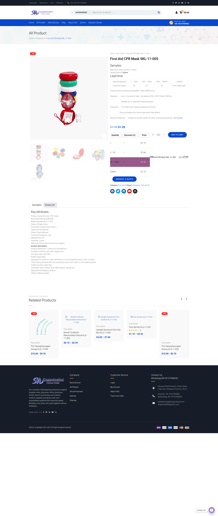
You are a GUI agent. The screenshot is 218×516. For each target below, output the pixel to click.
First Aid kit (120, 53)
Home (31, 23)
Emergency (135, 185)
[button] (181, 299)
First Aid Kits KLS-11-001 (140, 327)
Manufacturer (53, 23)
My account (44, 3)
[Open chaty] (212, 510)
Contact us (123, 102)
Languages (33, 3)
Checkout (59, 3)
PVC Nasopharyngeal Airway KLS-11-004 (40, 347)
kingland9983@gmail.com (168, 404)
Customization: (116, 91)
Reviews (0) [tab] (50, 205)
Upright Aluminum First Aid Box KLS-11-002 (108, 331)
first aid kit (145, 185)
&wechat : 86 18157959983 (169, 394)
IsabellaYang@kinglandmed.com (171, 402)
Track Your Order (117, 396)
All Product (41, 23)
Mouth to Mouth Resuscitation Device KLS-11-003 (75, 335)
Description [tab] (36, 205)
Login (112, 383)
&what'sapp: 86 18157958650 (170, 397)
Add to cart (177, 135)
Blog (63, 23)
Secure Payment (76, 391)
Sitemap (73, 400)
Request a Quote (95, 23)
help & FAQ (114, 391)
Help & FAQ (72, 23)
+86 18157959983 (79, 3)
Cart (52, 3)
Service (83, 23)
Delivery (73, 396)
